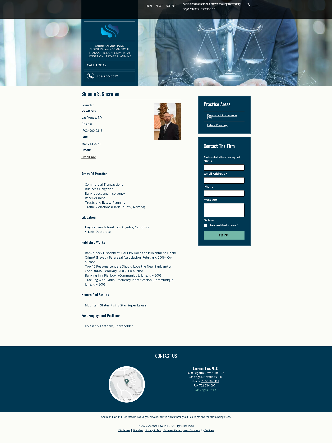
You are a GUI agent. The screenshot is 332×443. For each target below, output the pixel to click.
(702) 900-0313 (92, 130)
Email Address (215, 173)
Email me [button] (88, 157)
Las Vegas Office (205, 390)
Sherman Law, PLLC (158, 425)
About (159, 5)
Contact (171, 5)
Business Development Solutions (181, 430)
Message (210, 199)
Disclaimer (209, 220)
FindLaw (209, 430)
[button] (248, 4)
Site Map (138, 430)
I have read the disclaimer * (223, 225)
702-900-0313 (107, 76)
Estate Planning (217, 125)
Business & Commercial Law (222, 116)
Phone (208, 186)
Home (149, 5)
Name (208, 160)
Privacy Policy (153, 430)
